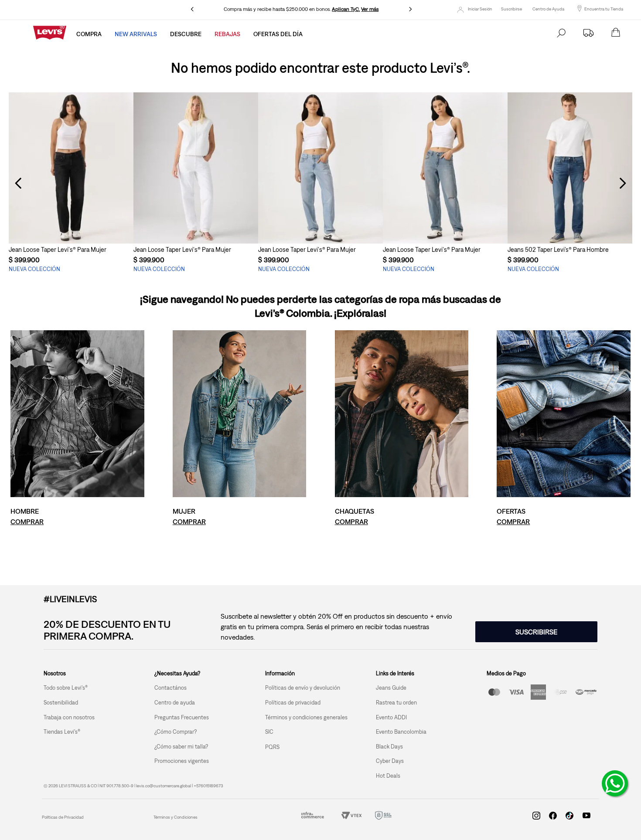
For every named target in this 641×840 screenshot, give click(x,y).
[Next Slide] (410, 9)
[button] (71, 227)
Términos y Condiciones (175, 817)
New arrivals (136, 33)
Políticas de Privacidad (63, 817)
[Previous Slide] (192, 9)
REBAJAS (227, 33)
